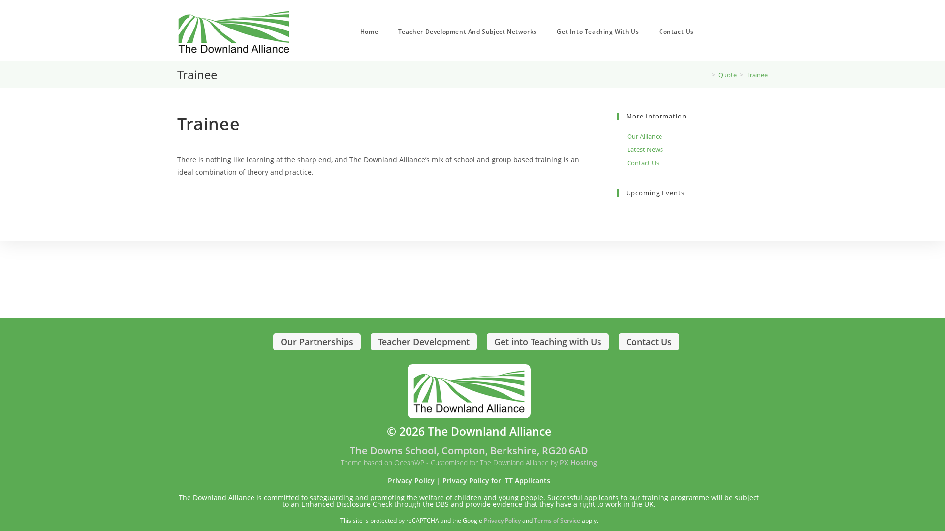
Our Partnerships (317, 342)
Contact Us (643, 162)
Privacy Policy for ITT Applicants (496, 480)
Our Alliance (644, 136)
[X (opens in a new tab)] (723, 32)
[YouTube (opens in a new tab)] (765, 32)
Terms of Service (557, 520)
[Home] (706, 74)
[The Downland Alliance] (469, 390)
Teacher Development (424, 342)
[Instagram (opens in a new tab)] (751, 32)
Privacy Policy (411, 480)
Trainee (757, 74)
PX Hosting (578, 462)
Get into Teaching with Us (547, 342)
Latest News (645, 149)
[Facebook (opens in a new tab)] (737, 32)
